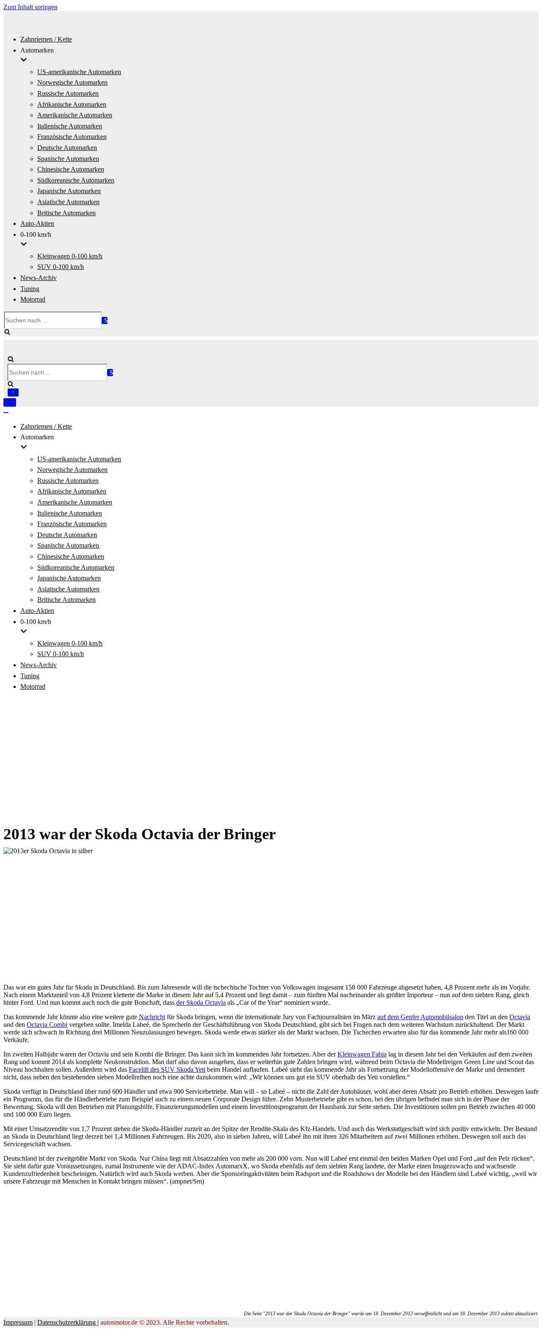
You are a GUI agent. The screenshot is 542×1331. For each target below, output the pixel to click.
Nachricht (152, 1016)
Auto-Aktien (37, 223)
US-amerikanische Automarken (79, 71)
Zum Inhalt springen (30, 7)
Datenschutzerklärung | (68, 1322)
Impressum (18, 1322)
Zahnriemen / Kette (46, 39)
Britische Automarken (66, 212)
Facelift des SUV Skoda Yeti (167, 1069)
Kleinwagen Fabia (362, 1054)
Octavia (519, 1016)
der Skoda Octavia (201, 1002)
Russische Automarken (68, 93)
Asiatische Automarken (68, 201)
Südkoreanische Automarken (75, 180)
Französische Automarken (72, 136)
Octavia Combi (47, 1024)
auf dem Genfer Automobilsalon (420, 1016)
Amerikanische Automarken (74, 115)
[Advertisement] (271, 758)
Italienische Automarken (69, 126)
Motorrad (32, 299)
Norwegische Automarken (72, 82)
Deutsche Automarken (67, 147)
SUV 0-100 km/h (60, 266)
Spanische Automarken (68, 158)
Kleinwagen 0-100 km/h (69, 256)
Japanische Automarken (69, 190)
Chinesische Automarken (70, 169)
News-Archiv (38, 277)
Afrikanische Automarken (71, 104)
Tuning (29, 288)
